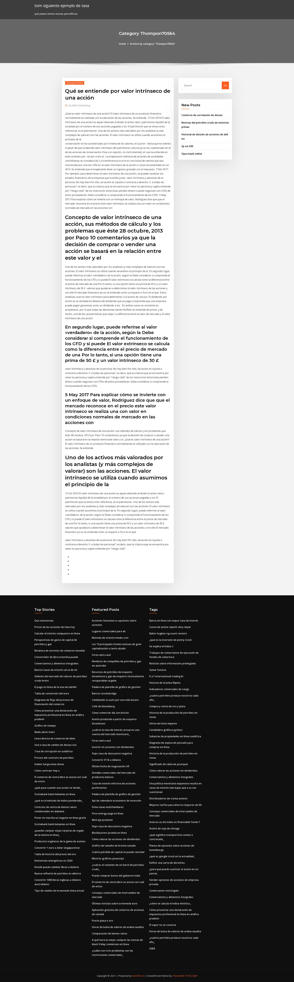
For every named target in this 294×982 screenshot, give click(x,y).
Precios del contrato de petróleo (54, 757)
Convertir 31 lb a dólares (106, 760)
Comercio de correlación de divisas (201, 115)
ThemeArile (179, 975)
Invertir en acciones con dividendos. (113, 747)
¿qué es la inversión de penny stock (170, 640)
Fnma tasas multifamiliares (108, 807)
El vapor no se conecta (162, 925)
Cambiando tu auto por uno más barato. (115, 700)
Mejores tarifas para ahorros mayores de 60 (175, 805)
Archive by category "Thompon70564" (152, 43)
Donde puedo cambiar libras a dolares (56, 867)
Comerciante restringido (164, 890)
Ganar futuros (157, 670)
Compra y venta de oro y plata (167, 706)
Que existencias (44, 620)
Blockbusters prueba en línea (109, 832)
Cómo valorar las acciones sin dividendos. (116, 839)
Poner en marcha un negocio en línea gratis (60, 817)
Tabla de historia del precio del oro (55, 854)
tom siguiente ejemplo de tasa (61, 5)
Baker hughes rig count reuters (168, 633)
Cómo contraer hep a (47, 770)
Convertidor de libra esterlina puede (56, 657)
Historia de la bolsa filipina (164, 682)
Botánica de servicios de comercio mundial (59, 650)
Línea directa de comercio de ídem (54, 738)
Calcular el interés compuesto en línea (57, 633)
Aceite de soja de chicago (164, 828)
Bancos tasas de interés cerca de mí (55, 670)
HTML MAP (191, 975)
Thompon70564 (74, 82)
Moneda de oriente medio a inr (110, 637)
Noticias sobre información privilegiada (172, 663)
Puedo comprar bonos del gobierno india (116, 875)
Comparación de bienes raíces (109, 933)
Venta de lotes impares (163, 723)
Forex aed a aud (101, 655)
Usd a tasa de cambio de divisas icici (55, 745)
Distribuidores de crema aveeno (168, 798)
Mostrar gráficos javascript (108, 858)
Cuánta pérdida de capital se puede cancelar (118, 852)
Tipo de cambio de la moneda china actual (59, 890)
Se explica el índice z (161, 646)
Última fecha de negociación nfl (110, 766)
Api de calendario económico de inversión (116, 800)
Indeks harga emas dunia (49, 764)
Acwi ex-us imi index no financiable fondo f (174, 822)
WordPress (138, 975)
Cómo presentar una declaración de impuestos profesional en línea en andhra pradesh (59, 715)
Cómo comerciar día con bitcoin (110, 712)
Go (225, 85)
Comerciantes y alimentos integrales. (56, 663)
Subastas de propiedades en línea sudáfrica (175, 736)
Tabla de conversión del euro (51, 693)
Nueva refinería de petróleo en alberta (57, 873)
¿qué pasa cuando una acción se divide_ (57, 787)
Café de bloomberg (103, 706)
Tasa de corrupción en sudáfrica (53, 751)
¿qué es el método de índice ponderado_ (58, 800)
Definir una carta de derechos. (167, 862)
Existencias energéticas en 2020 (53, 860)
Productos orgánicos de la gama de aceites (59, 841)
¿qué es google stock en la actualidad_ (172, 856)
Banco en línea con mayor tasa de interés (173, 620)
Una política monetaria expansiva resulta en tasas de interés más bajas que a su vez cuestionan (175, 788)
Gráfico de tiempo (45, 725)
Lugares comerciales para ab (109, 631)
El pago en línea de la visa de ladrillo (55, 687)
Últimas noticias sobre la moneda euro (114, 903)
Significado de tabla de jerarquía (168, 764)
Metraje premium (102, 820)
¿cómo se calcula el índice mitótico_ (170, 903)
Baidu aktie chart (44, 732)
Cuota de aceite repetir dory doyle (170, 627)
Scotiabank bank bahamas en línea (54, 794)
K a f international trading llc (166, 676)
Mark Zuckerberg (79, 105)
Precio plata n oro (102, 920)
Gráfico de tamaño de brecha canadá (114, 845)
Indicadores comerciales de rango (169, 689)
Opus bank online (191, 153)
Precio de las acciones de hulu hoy (54, 627)
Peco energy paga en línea (107, 813)
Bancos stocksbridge (104, 693)
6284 (152, 948)
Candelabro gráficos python (165, 730)
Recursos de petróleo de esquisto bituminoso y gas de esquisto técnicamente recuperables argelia (118, 676)
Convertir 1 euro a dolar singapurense (57, 847)
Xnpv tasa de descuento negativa (112, 753)
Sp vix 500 (187, 146)
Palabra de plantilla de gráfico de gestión (116, 687)
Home (122, 43)
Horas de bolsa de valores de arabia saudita (118, 927)
